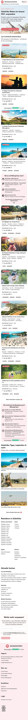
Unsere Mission (4, 671)
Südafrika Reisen (8, 8)
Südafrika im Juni (4, 533)
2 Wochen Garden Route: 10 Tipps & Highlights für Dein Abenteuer (13, 469)
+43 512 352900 (4, 660)
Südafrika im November (6, 542)
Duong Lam (3, 591)
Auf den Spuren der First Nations (8, 601)
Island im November (5, 595)
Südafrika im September (6, 539)
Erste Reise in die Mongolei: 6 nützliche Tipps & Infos (13, 574)
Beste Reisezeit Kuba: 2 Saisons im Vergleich (11, 581)
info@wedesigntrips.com (6, 662)
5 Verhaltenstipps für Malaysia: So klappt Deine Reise (13, 579)
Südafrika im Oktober (6, 540)
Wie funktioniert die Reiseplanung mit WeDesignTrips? (14, 200)
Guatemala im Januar (6, 587)
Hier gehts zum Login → (6, 699)
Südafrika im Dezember (6, 544)
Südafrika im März (5, 528)
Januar (13, 8)
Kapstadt (3, 553)
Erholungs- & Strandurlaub (20, 557)
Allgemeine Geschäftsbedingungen (9, 688)
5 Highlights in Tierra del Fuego (8, 575)
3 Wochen (17, 528)
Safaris (16, 559)
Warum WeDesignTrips (6, 677)
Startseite (2, 8)
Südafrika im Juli (4, 535)
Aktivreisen (17, 553)
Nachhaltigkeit (4, 675)
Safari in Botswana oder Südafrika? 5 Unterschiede (12, 488)
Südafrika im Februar (5, 526)
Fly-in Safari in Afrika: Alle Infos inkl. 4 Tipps (11, 507)
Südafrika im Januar (5, 524)
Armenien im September (6, 593)
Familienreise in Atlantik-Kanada (8, 603)
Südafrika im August (5, 537)
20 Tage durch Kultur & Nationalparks (9, 605)
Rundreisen (17, 552)
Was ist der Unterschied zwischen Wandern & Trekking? (13, 577)
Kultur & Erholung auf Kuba (7, 607)
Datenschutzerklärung (13, 632)
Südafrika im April (5, 529)
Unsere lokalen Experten (6, 673)
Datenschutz (4, 690)
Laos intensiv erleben (6, 609)
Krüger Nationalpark (5, 552)
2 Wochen (17, 526)
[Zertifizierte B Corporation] (14, 708)
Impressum (3, 686)
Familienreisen (18, 555)
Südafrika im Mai (5, 531)
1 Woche (16, 524)
